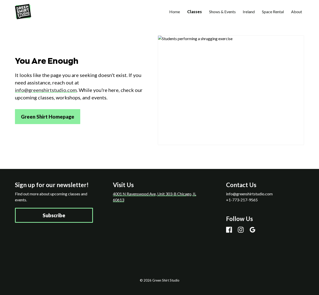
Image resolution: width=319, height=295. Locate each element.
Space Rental (273, 11)
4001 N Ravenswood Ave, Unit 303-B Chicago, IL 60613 (154, 196)
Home (174, 11)
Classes (194, 11)
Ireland (249, 11)
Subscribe (54, 215)
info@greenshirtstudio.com (46, 90)
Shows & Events (222, 11)
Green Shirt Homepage (47, 117)
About (296, 11)
